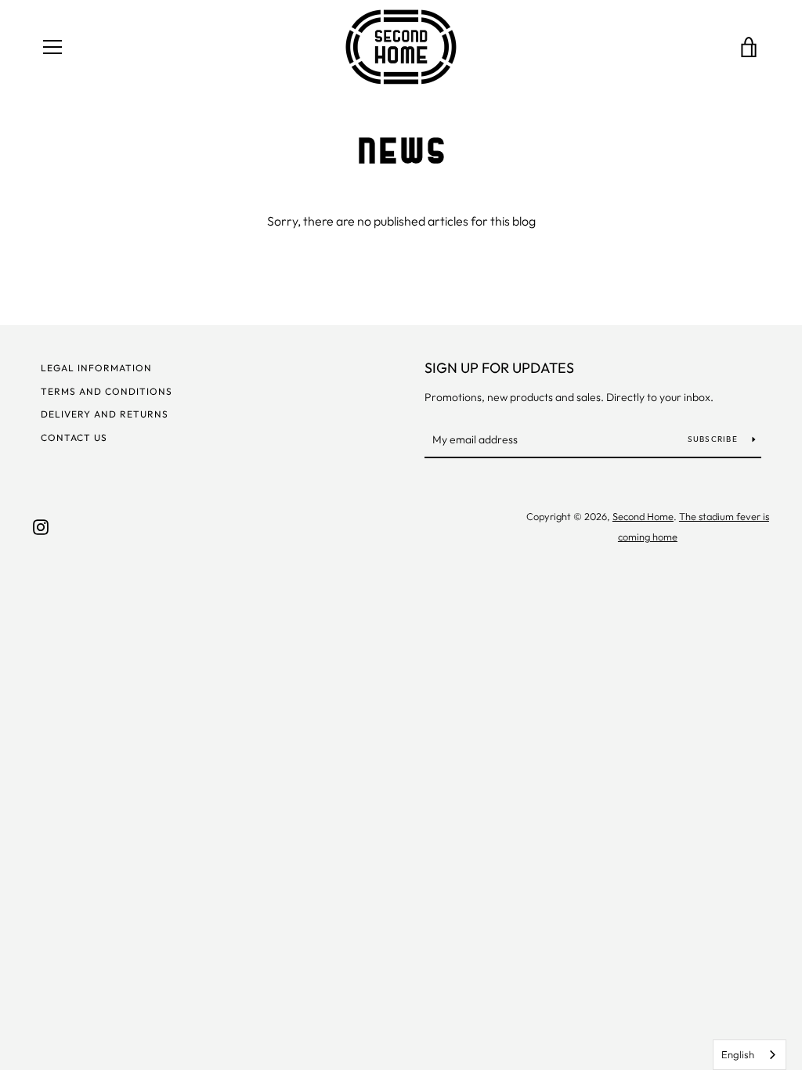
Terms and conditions (106, 391)
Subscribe (714, 439)
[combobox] (749, 1054)
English (737, 1054)
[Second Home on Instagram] (41, 525)
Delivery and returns (104, 414)
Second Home (643, 516)
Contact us (74, 437)
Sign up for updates (499, 368)
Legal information (96, 368)
